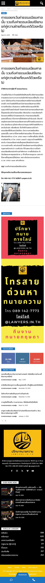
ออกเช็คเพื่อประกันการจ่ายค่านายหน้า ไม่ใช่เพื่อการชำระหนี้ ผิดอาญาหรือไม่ (21, 375)
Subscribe (36, 354)
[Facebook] (12, 471)
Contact (16, 567)
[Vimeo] (28, 471)
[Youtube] (33, 471)
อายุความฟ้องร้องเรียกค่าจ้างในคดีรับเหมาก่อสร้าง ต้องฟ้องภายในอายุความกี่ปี (21, 411)
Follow (23, 354)
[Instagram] (17, 471)
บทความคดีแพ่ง (7, 540)
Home (3, 9)
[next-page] (5, 420)
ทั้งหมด (4, 547)
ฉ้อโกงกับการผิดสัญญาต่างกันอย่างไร (15, 393)
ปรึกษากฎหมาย (32, 567)
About (10, 567)
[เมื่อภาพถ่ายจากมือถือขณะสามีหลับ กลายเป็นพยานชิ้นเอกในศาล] (7, 503)
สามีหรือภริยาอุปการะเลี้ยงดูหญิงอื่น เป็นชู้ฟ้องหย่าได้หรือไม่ (22, 385)
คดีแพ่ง (9, 9)
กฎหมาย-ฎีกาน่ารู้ (8, 543)
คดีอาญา (5, 536)
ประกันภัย (5, 551)
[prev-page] (2, 420)
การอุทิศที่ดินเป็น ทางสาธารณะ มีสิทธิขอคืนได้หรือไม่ (19, 402)
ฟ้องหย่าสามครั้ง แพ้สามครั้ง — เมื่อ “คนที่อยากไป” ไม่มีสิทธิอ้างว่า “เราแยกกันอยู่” (29, 489)
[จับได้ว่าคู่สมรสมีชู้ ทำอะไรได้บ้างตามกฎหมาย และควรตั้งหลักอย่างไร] (7, 515)
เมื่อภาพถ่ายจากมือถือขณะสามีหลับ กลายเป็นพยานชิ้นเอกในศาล (28, 501)
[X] (23, 471)
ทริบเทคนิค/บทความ (9, 555)
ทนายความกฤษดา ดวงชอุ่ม (9, 380)
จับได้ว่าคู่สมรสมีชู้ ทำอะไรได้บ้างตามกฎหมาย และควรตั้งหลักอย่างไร (28, 513)
